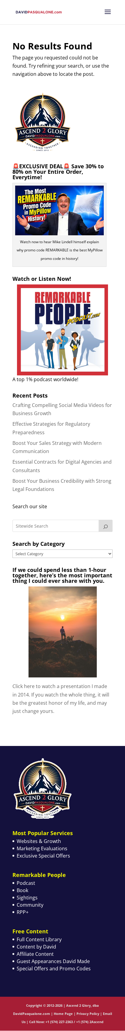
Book (22, 890)
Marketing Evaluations (42, 848)
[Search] (106, 526)
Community (30, 905)
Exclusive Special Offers (43, 855)
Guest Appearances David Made (53, 961)
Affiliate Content (35, 954)
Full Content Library (39, 939)
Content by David (36, 946)
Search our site (29, 506)
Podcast (26, 883)
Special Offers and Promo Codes (54, 968)
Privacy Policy (87, 1013)
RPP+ (23, 912)
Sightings (27, 897)
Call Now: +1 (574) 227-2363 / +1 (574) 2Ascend (66, 1021)
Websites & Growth (39, 841)
